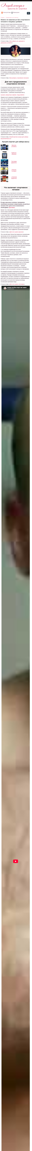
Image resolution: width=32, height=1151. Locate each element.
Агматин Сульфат (14, 170)
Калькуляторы (7, 12)
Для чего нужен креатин (16, 232)
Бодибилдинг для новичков (12, 17)
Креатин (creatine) (13, 146)
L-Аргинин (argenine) (14, 177)
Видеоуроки (16, 12)
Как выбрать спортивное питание (19, 78)
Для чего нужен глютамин (17, 284)
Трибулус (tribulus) (14, 153)
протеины (12, 207)
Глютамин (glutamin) (14, 162)
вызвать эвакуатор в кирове (8, 94)
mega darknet (20, 94)
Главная (3, 17)
